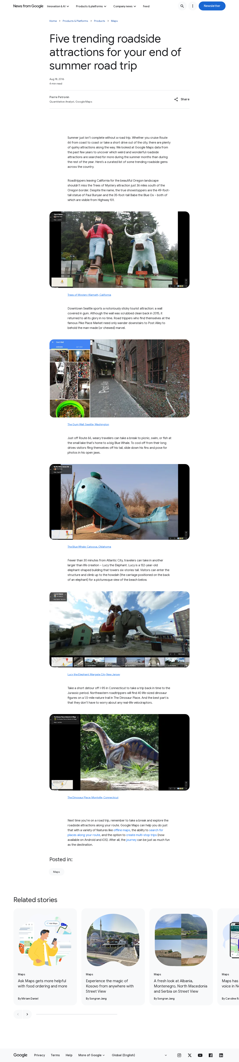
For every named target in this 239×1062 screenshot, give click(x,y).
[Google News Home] (28, 5)
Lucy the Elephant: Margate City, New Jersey (94, 674)
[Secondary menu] (192, 5)
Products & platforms (89, 6)
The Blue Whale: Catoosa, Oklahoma (89, 546)
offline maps (122, 830)
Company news (123, 6)
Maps (114, 21)
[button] (212, 5)
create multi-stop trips (141, 835)
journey (131, 840)
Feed (146, 6)
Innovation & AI (56, 6)
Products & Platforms (75, 21)
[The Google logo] (20, 1055)
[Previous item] (17, 1014)
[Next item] (27, 1014)
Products (99, 21)
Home (53, 21)
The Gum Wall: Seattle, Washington (88, 424)
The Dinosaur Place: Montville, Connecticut (93, 797)
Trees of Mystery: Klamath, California (89, 294)
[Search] (182, 5)
